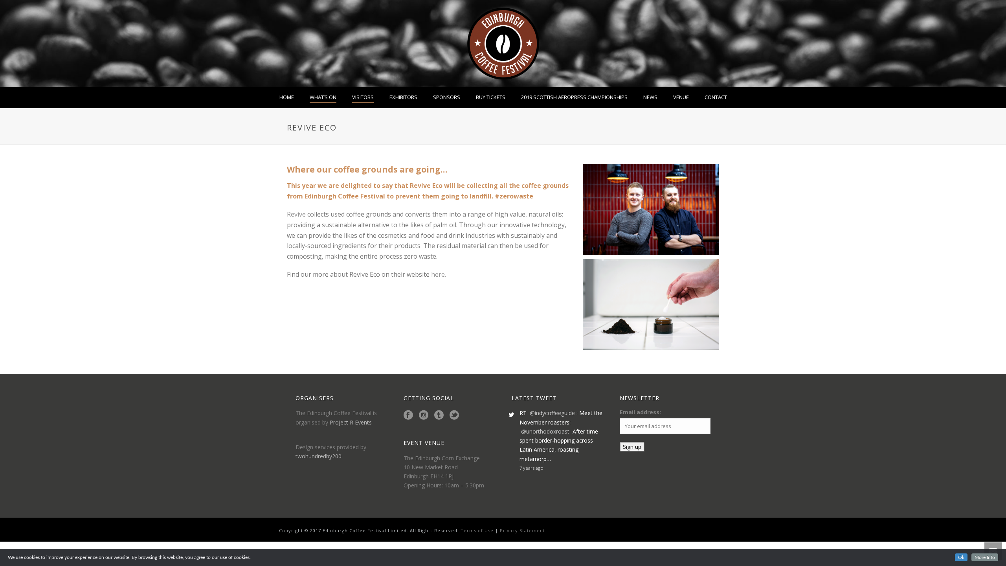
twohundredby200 (318, 456)
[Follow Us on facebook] (408, 415)
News (650, 97)
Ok (961, 557)
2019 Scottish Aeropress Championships (574, 97)
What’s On (323, 97)
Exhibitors (403, 97)
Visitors (363, 97)
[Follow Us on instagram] (423, 415)
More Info (985, 557)
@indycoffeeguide (552, 413)
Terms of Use (476, 530)
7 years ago (531, 468)
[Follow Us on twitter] (454, 415)
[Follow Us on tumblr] (439, 415)
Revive (296, 214)
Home (286, 97)
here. (438, 274)
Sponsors (446, 97)
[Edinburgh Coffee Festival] (503, 43)
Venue (681, 97)
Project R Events (351, 422)
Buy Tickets (490, 97)
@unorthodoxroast (545, 431)
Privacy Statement (522, 530)
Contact (716, 97)
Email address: (640, 412)
